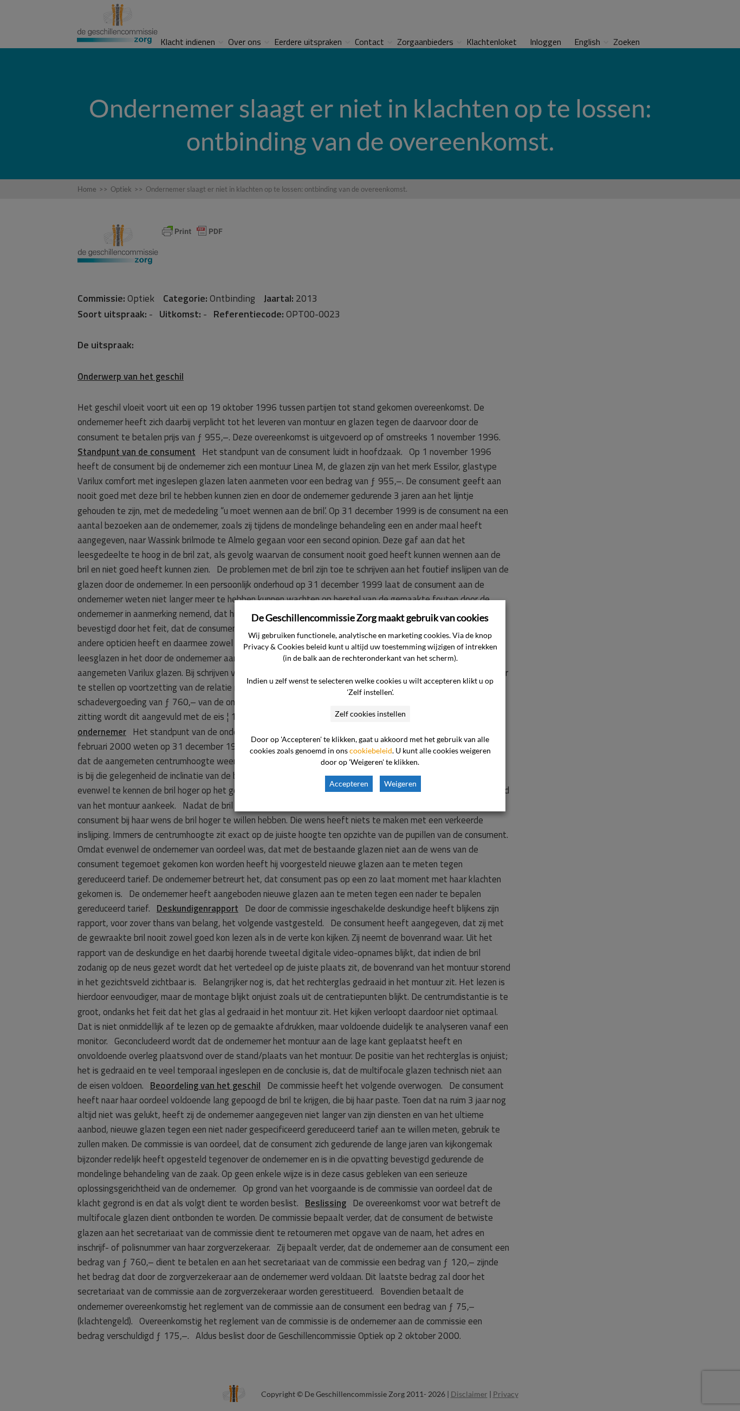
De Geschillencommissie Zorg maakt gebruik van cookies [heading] (370, 617)
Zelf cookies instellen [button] (370, 713)
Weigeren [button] (400, 783)
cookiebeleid (370, 750)
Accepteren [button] (348, 783)
